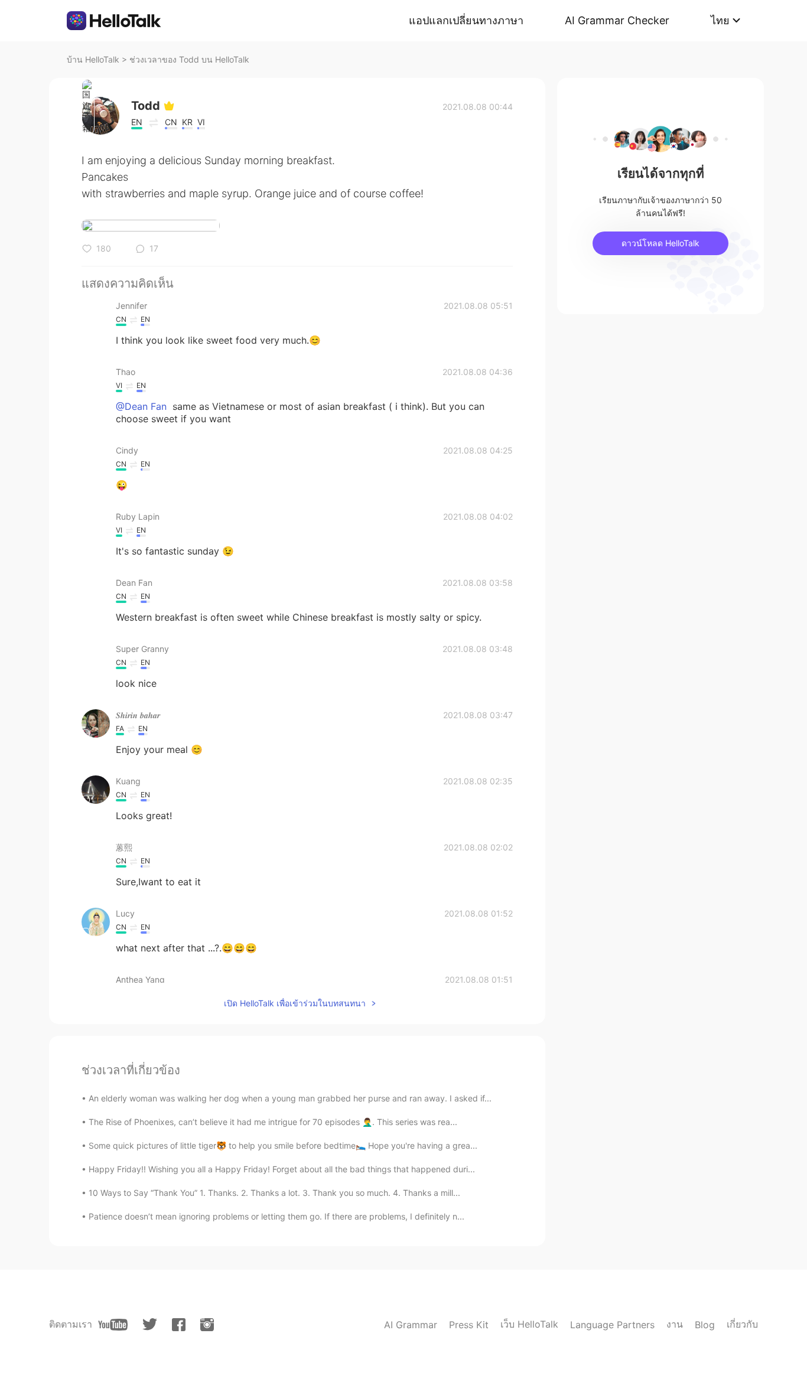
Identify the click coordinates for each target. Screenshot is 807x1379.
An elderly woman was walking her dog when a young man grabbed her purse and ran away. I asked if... (290, 1098)
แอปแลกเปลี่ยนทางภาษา (466, 20)
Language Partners (612, 1325)
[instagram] (207, 1324)
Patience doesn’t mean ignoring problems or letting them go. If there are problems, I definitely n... (276, 1216)
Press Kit (469, 1325)
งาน (674, 1324)
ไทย (720, 20)
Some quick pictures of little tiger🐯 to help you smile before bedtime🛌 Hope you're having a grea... (283, 1145)
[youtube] (113, 1325)
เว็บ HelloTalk (529, 1324)
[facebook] (179, 1324)
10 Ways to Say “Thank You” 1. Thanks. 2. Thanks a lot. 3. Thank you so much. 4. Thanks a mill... (274, 1193)
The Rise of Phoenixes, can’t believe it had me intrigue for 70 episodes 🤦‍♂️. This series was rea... (273, 1122)
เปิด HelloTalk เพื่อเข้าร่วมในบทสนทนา (295, 1003)
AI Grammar (410, 1325)
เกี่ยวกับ (742, 1324)
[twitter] (149, 1324)
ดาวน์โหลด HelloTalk (660, 243)
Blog (705, 1325)
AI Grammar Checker (617, 20)
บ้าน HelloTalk (93, 59)
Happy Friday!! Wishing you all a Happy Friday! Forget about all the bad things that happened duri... (282, 1169)
